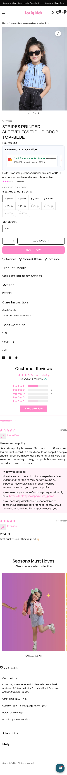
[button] (19, 386)
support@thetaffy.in (20, 719)
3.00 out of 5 (41, 375)
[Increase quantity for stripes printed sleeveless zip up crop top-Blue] (13, 240)
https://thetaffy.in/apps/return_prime (31, 496)
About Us (10, 733)
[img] (8, 430)
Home (4, 23)
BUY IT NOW (33, 250)
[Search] (52, 12)
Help (6, 744)
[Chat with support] (60, 768)
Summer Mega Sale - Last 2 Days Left (20, 3)
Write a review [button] (33, 408)
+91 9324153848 (26, 705)
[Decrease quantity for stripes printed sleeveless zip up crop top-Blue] (4, 240)
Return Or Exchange (12, 712)
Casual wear (33, 656)
